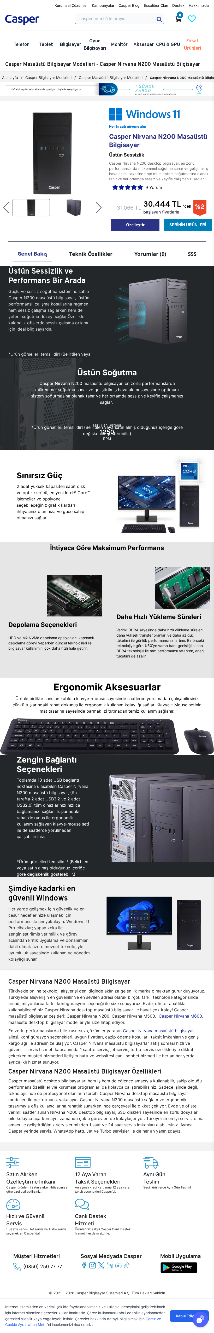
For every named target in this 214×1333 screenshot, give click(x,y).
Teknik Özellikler (90, 253)
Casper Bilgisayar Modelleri (48, 77)
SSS (192, 253)
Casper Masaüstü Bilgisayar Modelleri (110, 77)
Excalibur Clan (156, 5)
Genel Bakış (32, 253)
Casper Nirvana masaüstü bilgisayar (158, 1030)
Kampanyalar (103, 5)
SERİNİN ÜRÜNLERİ (187, 225)
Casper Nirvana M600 (180, 1016)
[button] (6, 207)
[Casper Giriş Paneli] (205, 19)
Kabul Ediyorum (189, 1316)
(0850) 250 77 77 (42, 1266)
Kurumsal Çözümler (71, 5)
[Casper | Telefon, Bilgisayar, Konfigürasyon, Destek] (37, 20)
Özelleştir (135, 225)
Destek (178, 5)
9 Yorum (153, 187)
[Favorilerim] (192, 19)
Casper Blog (129, 5)
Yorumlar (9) (150, 253)
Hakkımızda (199, 5)
